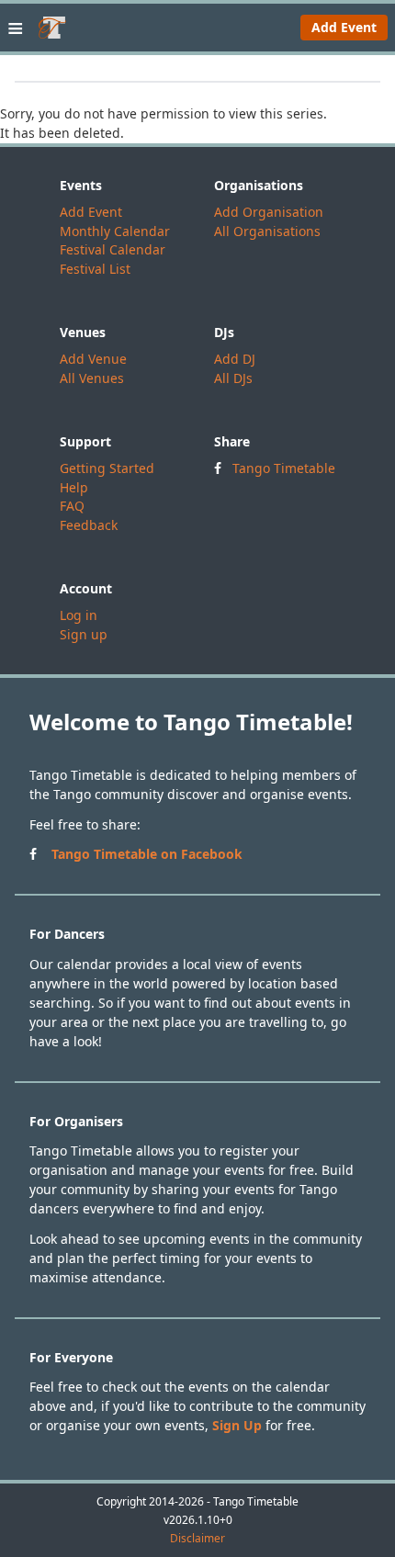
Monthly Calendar (115, 231)
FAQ (72, 505)
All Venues (92, 378)
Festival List (95, 268)
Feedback (89, 525)
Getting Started (107, 468)
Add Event (344, 27)
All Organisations (267, 231)
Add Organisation (268, 211)
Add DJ (234, 358)
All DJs (233, 378)
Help (74, 487)
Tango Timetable (283, 468)
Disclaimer (197, 1538)
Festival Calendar (112, 249)
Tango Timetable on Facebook (147, 854)
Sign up (83, 634)
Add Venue (93, 358)
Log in (78, 615)
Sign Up (237, 1425)
